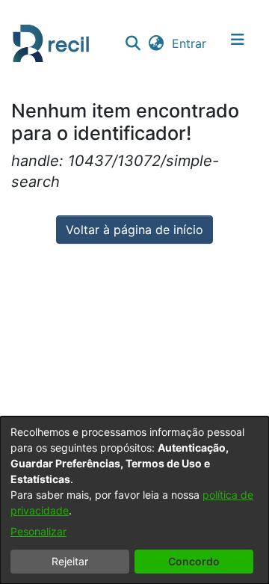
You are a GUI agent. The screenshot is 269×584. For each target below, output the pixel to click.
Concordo (194, 561)
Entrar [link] (190, 43)
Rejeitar (70, 561)
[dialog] (134, 500)
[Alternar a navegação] (237, 43)
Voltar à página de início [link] (134, 229)
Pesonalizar (38, 531)
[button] (132, 43)
